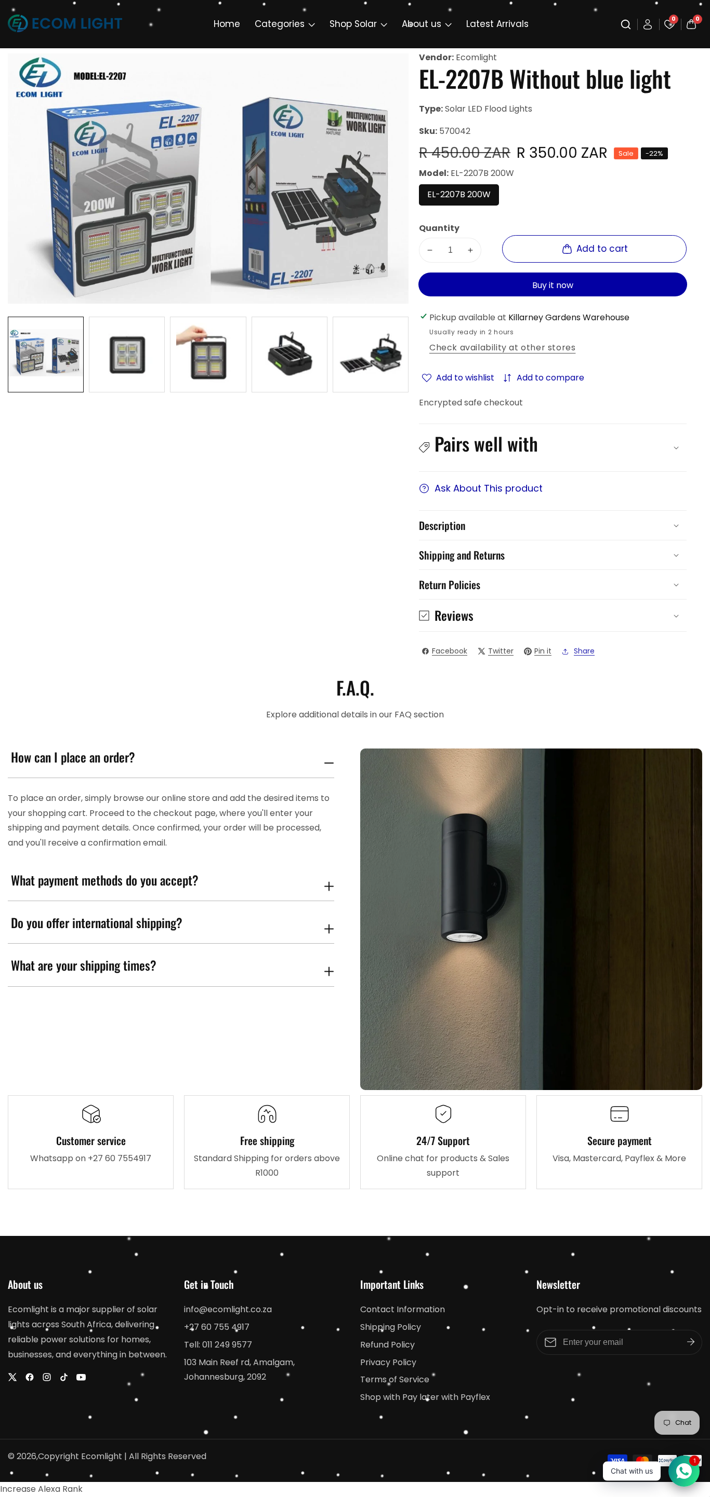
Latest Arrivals (497, 24)
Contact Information (402, 1309)
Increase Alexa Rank (41, 1489)
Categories (280, 24)
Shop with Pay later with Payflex (425, 1397)
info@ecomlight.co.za (228, 1309)
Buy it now (552, 285)
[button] (553, 447)
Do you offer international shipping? (96, 923)
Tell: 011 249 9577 (218, 1345)
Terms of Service (394, 1379)
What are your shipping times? (83, 965)
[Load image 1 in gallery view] (46, 354)
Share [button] (584, 651)
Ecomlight (476, 57)
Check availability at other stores (502, 347)
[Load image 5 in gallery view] (371, 354)
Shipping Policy (390, 1327)
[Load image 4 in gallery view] (289, 354)
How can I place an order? (73, 757)
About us (421, 24)
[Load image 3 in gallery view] (208, 354)
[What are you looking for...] (627, 24)
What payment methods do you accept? (105, 880)
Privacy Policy (388, 1362)
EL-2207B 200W (463, 197)
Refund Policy (387, 1345)
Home (227, 24)
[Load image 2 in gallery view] (127, 354)
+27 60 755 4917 (216, 1327)
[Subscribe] (691, 1342)
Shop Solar (353, 24)
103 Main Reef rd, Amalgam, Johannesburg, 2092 (239, 1369)
